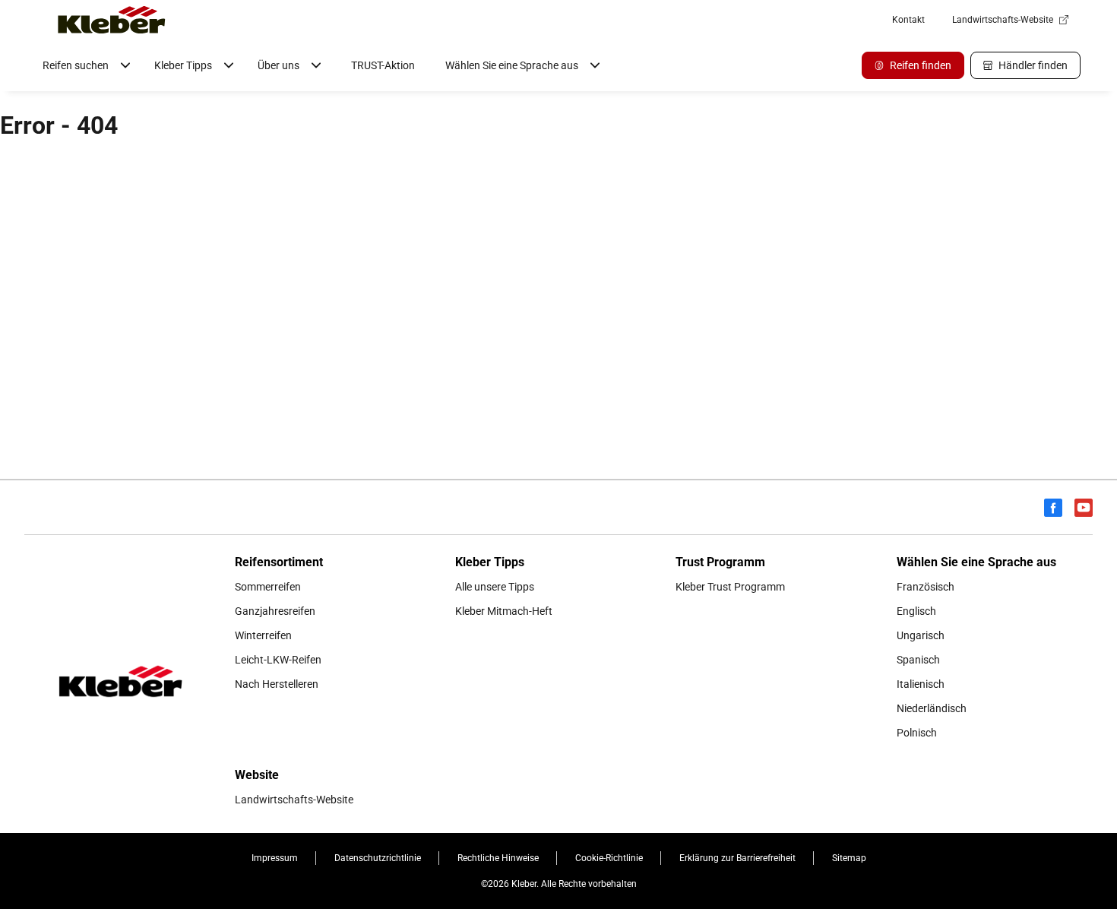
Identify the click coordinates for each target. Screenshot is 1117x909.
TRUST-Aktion (383, 65)
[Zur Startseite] (111, 19)
